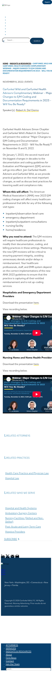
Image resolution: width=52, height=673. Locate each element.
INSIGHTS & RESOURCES (22, 23)
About (9, 654)
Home (5, 63)
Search (8, 667)
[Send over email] (12, 557)
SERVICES (11, 648)
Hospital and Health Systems (21, 508)
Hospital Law (12, 478)
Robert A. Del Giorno (27, 110)
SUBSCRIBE (10, 539)
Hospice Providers (15, 531)
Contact (10, 660)
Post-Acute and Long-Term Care (23, 526)
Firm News (11, 657)
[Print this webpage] (17, 557)
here (36, 302)
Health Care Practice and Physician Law (27, 473)
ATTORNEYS (12, 645)
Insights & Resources (20, 63)
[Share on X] (8, 557)
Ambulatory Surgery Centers (21, 513)
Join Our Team (17, 34)
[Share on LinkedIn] (3, 557)
